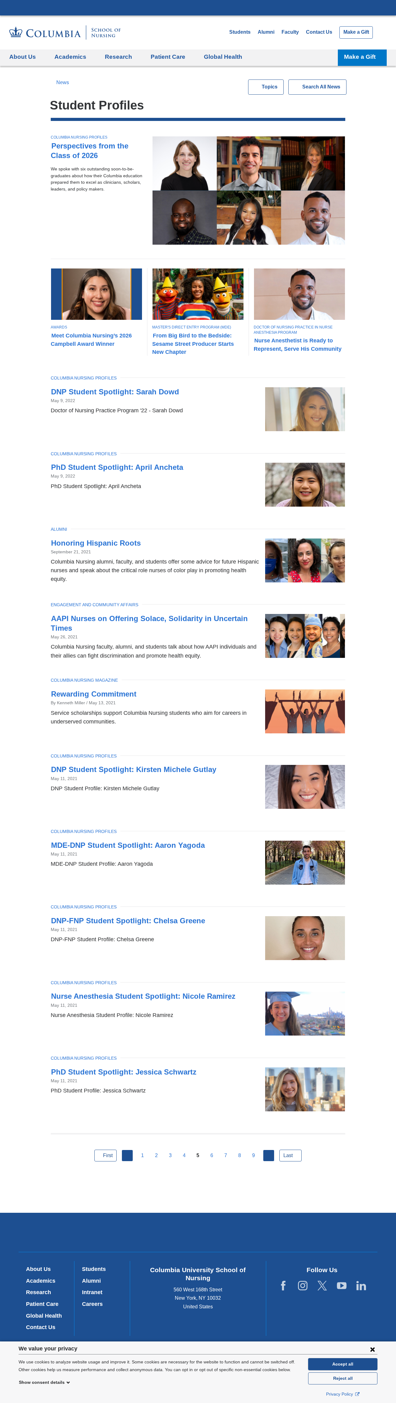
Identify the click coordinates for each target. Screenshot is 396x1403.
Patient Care (42, 1304)
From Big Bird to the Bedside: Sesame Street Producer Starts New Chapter (193, 343)
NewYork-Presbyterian (198, 1233)
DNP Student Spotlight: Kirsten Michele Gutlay (133, 769)
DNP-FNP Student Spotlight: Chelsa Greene (128, 920)
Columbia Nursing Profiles (79, 137)
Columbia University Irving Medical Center (198, 7)
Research (38, 1292)
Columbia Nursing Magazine (84, 680)
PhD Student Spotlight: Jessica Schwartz (123, 1072)
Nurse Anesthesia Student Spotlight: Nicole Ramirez (143, 996)
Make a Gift (356, 32)
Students (240, 32)
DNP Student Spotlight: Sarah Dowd (115, 392)
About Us (38, 1269)
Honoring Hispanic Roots (96, 543)
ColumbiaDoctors (287, 1232)
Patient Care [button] (168, 57)
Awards (59, 327)
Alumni (266, 32)
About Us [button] (22, 57)
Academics (40, 1281)
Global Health (44, 1316)
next (269, 1155)
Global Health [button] (223, 57)
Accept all (342, 1364)
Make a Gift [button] (360, 57)
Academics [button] (70, 57)
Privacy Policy (340, 1394)
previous (127, 1155)
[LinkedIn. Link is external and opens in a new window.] (361, 1286)
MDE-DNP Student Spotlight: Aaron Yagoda (128, 845)
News (62, 82)
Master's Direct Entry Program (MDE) (191, 327)
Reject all (343, 1378)
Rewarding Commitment (93, 694)
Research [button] (118, 57)
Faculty (290, 32)
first (108, 1155)
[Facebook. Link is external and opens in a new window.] (283, 1286)
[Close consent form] (372, 1349)
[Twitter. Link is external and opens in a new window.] (322, 1286)
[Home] (65, 32)
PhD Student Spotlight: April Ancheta (117, 467)
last (288, 1155)
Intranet (92, 1292)
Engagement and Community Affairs (94, 604)
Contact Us (319, 32)
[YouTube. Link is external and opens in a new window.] (342, 1286)
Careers (92, 1304)
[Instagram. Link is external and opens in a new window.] (303, 1286)
